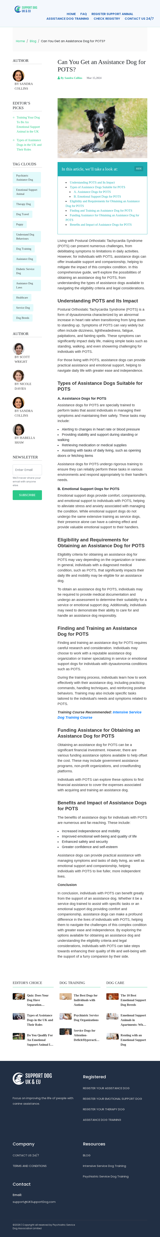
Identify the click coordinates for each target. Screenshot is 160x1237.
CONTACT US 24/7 (139, 18)
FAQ (83, 14)
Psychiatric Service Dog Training (106, 1176)
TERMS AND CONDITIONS (30, 1166)
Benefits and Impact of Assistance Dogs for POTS (101, 224)
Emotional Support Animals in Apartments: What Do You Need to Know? (133, 1020)
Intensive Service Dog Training (104, 1166)
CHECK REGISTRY (107, 18)
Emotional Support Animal (26, 191)
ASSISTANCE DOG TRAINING (67, 18)
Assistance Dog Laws (24, 285)
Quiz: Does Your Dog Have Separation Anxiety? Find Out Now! (39, 1000)
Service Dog (23, 307)
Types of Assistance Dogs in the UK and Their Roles (29, 144)
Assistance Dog (24, 259)
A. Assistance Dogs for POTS (92, 191)
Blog (33, 41)
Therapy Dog (23, 204)
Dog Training (23, 248)
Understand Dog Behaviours (25, 236)
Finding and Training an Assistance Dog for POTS (101, 210)
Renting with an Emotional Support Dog (133, 1040)
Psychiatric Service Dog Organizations (86, 1018)
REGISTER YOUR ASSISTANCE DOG (106, 1088)
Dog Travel (22, 214)
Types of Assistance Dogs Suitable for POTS (97, 187)
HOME (71, 14)
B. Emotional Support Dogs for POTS (97, 196)
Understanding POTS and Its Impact (92, 182)
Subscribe (27, 495)
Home (20, 41)
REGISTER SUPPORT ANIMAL (112, 14)
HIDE (139, 168)
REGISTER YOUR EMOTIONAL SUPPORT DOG (112, 1099)
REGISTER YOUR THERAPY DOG (104, 1109)
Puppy (19, 224)
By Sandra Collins (71, 78)
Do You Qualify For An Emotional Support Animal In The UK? (40, 1040)
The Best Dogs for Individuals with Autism (86, 1000)
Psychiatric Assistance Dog (24, 177)
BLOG (87, 1155)
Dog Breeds (22, 317)
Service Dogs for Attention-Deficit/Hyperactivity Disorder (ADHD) (87, 1035)
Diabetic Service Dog (25, 271)
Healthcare (22, 297)
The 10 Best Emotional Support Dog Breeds (133, 1000)
